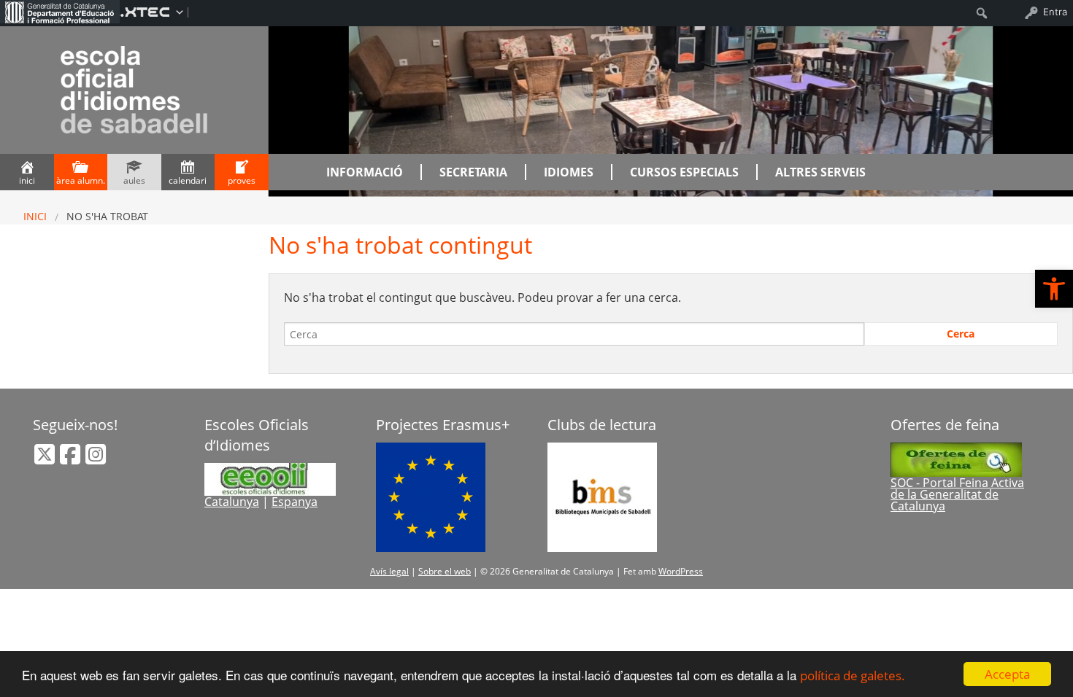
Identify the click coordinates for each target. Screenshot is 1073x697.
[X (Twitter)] (46, 459)
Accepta (1007, 674)
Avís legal (389, 571)
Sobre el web (444, 571)
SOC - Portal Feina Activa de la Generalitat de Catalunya (957, 494)
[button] (1054, 289)
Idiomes (568, 172)
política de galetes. (852, 675)
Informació (364, 172)
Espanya (295, 502)
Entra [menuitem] (1055, 11)
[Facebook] (71, 459)
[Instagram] (95, 459)
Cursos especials (684, 172)
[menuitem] (60, 11)
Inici (35, 216)
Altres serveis (820, 172)
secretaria (473, 172)
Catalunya (231, 502)
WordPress (680, 571)
